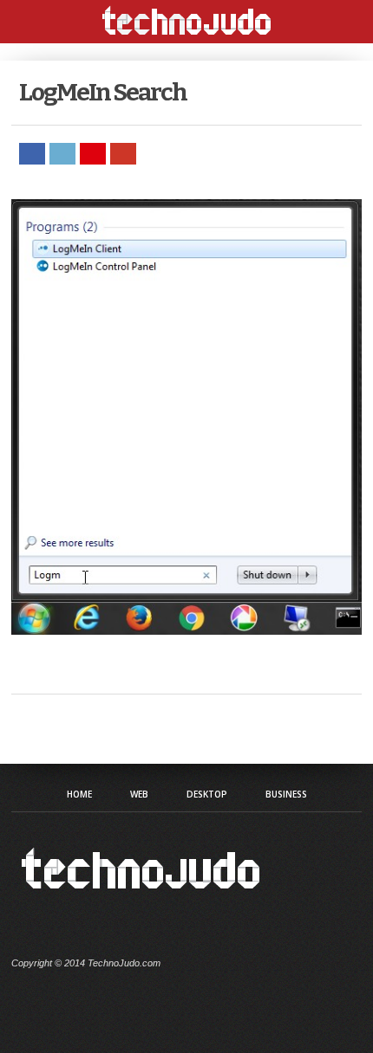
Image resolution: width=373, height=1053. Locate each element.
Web (139, 794)
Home (79, 794)
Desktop (206, 794)
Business (286, 794)
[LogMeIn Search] (186, 630)
